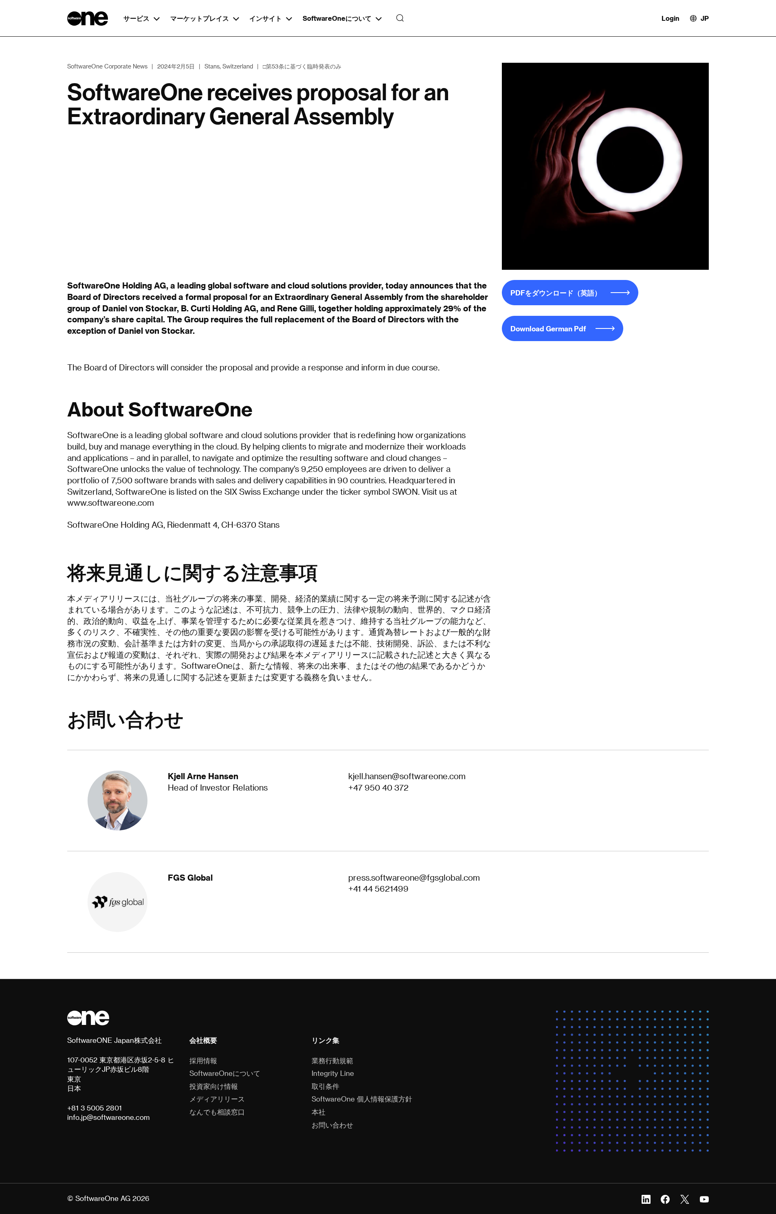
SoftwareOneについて (337, 18)
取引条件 (325, 1086)
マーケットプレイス (199, 18)
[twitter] (684, 1198)
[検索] (398, 18)
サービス (136, 18)
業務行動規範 (332, 1060)
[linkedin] (646, 1198)
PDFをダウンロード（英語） (555, 293)
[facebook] (665, 1198)
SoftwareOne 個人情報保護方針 (362, 1099)
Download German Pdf (548, 328)
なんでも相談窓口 (217, 1112)
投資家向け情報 (213, 1086)
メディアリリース (217, 1099)
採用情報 (203, 1060)
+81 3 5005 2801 (94, 1108)
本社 (318, 1112)
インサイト (265, 18)
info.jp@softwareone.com (108, 1117)
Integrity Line (333, 1073)
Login (670, 18)
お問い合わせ (332, 1125)
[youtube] (704, 1198)
